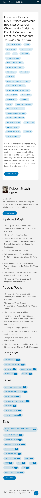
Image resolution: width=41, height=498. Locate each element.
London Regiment (13, 131)
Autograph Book (13, 44)
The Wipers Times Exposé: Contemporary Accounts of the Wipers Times (20, 306)
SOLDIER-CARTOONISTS (14, 364)
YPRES (28, 458)
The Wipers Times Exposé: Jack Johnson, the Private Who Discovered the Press (20, 228)
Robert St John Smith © (13, 2)
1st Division (24, 72)
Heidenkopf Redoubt (23, 104)
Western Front (12, 127)
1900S (20, 463)
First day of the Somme (15, 108)
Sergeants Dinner (13, 122)
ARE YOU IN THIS (11, 396)
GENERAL (26, 374)
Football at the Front (15, 118)
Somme (9, 104)
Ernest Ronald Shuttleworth (18, 81)
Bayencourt (29, 122)
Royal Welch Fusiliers (15, 67)
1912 (8, 53)
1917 (32, 463)
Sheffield (24, 99)
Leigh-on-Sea (11, 49)
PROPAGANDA (11, 449)
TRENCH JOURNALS (12, 415)
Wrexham (10, 76)
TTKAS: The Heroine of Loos (16, 251)
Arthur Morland (13, 58)
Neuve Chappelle (13, 136)
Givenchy (27, 131)
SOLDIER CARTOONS (13, 435)
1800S (8, 463)
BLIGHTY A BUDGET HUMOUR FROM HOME (20, 429)
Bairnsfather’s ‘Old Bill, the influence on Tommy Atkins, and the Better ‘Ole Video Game (21, 266)
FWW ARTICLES (12, 360)
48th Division (11, 99)
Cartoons (24, 53)
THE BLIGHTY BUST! (12, 410)
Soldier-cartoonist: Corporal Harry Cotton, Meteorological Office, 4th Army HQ (21, 257)
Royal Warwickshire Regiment (18, 90)
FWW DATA (10, 406)
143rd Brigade (12, 95)
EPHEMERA (10, 369)
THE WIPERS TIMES (12, 453)
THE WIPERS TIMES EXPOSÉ (15, 392)
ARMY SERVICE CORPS (13, 472)
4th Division (25, 95)
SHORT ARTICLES (28, 369)
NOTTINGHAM (10, 468)
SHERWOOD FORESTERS (14, 444)
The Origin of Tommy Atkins (16, 235)
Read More (11, 173)
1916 (25, 468)
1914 (15, 53)
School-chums (26, 49)
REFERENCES (10, 374)
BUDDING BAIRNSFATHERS (15, 387)
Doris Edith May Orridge (16, 85)
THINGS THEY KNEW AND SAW (16, 401)
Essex (27, 44)
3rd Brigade (11, 72)
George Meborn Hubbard (16, 113)
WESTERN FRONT (12, 458)
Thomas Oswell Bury (14, 63)
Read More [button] (9, 213)
